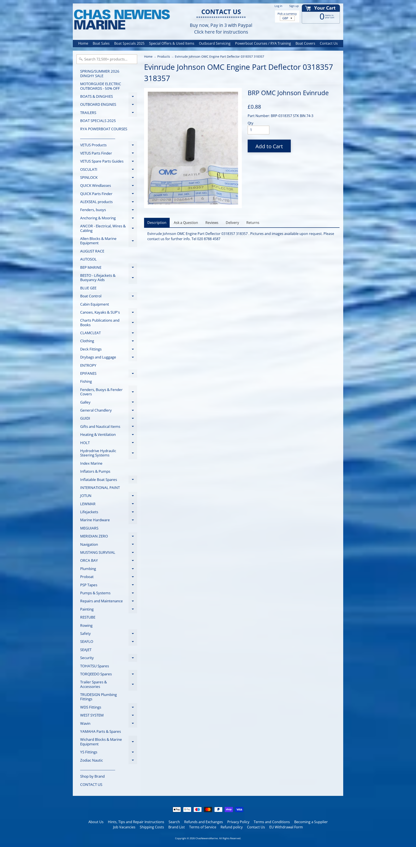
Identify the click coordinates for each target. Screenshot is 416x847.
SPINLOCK (108, 178)
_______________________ (97, 136)
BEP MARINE (108, 268)
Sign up (294, 6)
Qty (250, 123)
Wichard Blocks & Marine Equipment (108, 742)
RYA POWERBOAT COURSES (103, 128)
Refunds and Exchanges (203, 821)
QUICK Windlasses (108, 186)
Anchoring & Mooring (108, 218)
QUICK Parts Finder (108, 194)
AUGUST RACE (92, 251)
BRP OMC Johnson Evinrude (288, 92)
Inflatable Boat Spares (108, 480)
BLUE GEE (88, 287)
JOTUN (108, 496)
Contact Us (329, 43)
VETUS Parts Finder (108, 154)
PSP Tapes (108, 585)
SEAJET (85, 649)
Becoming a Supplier (311, 821)
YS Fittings (108, 752)
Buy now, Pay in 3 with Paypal (221, 25)
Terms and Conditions (272, 821)
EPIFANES (108, 374)
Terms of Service (202, 827)
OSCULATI (108, 170)
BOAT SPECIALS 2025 (98, 120)
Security (108, 658)
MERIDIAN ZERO (108, 537)
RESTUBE (87, 617)
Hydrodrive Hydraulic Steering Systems (108, 453)
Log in (278, 6)
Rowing (86, 625)
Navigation (108, 545)
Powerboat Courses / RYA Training (263, 43)
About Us (96, 821)
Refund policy (232, 827)
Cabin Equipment (94, 304)
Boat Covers (305, 43)
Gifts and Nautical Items (108, 427)
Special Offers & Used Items (171, 43)
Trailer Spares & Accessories (108, 684)
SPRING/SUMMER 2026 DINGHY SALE (99, 73)
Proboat (108, 577)
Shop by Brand (92, 776)
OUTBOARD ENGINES (108, 105)
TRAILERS (108, 113)
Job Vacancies (124, 827)
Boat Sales (101, 43)
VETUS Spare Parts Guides (108, 162)
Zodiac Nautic (108, 761)
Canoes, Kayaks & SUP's (108, 313)
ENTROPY (88, 365)
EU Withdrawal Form (286, 827)
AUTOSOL (88, 259)
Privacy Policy (238, 821)
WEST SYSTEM (108, 716)
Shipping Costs (152, 827)
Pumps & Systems (108, 593)
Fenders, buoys (108, 210)
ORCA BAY (108, 561)
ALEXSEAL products (108, 202)
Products (163, 56)
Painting (108, 610)
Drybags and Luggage (108, 358)
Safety (108, 634)
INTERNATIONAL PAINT (100, 487)
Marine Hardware (108, 520)
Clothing (108, 341)
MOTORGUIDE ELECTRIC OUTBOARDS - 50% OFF (100, 86)
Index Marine (91, 463)
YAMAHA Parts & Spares (100, 731)
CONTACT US (91, 784)
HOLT (108, 443)
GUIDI (108, 419)
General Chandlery (108, 411)
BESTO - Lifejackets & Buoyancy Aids (108, 278)
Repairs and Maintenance (108, 601)
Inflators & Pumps (95, 471)
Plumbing (108, 569)
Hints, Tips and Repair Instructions (136, 821)
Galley (108, 403)
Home (83, 43)
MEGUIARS (89, 528)
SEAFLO (108, 642)
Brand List (176, 827)
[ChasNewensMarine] (121, 20)
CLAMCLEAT (108, 333)
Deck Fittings (108, 350)
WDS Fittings (108, 708)
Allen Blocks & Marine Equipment (108, 241)
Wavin (108, 724)
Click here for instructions (221, 32)
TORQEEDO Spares (108, 674)
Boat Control (108, 296)
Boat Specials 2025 (129, 43)
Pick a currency (287, 13)
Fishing (86, 381)
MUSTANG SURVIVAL (108, 553)
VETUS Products (108, 145)
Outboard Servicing (215, 43)
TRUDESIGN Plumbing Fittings (98, 696)
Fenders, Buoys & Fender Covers (108, 392)
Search (174, 821)
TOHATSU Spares (94, 665)
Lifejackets (108, 512)
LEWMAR (108, 504)
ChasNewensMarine (206, 838)
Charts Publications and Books (108, 323)
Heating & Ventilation (108, 435)
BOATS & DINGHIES (108, 97)
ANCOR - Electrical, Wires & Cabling (108, 228)
